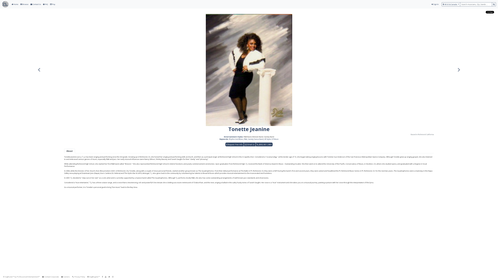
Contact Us (36, 4)
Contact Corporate (51, 277)
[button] (39, 70)
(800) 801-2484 (265, 144)
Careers (66, 277)
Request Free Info (235, 144)
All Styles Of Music (271, 139)
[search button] (494, 4)
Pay (53, 4)
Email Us (251, 144)
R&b (245, 139)
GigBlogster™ (94, 277)
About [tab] (69, 151)
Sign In (436, 4)
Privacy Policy (79, 277)
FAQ (46, 4)
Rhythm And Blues (236, 139)
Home (15, 4)
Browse (25, 4)
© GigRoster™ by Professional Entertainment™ (21, 277)
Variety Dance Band (256, 139)
